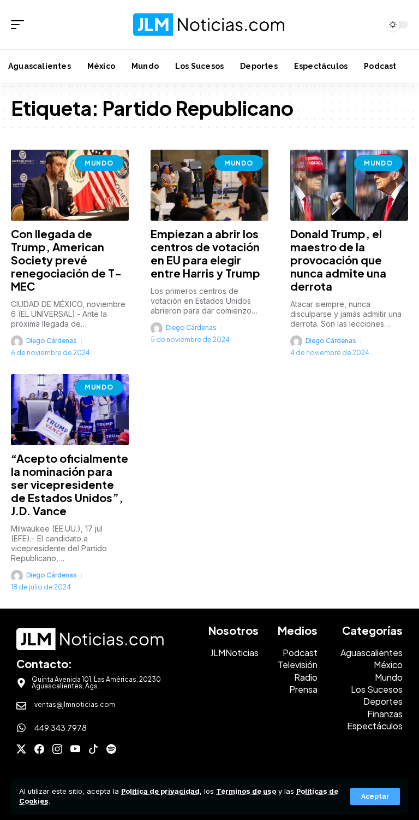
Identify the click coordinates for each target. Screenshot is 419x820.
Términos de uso (246, 791)
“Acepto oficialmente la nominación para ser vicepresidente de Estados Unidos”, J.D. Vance (69, 484)
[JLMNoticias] (209, 24)
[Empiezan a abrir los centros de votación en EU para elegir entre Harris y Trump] (209, 185)
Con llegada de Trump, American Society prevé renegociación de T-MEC (66, 260)
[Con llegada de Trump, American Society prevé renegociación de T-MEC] (70, 185)
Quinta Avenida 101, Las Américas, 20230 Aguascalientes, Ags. (96, 682)
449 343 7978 (60, 727)
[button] (375, 796)
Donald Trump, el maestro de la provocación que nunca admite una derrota (338, 260)
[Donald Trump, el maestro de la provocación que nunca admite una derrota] (349, 185)
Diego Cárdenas (51, 341)
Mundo (99, 163)
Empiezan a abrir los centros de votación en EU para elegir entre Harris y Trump (205, 253)
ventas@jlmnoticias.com (74, 704)
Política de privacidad (160, 791)
